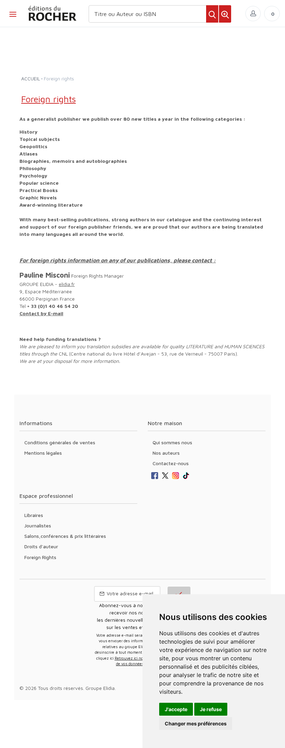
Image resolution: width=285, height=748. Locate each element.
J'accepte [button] (176, 709)
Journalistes (37, 525)
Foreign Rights (40, 557)
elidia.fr (67, 284)
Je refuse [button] (211, 709)
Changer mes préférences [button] (196, 723)
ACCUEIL (30, 78)
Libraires (33, 515)
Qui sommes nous (172, 442)
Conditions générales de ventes (59, 442)
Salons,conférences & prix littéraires (65, 536)
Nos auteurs (166, 453)
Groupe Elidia (100, 688)
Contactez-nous (171, 463)
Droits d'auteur (41, 546)
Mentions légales (43, 453)
